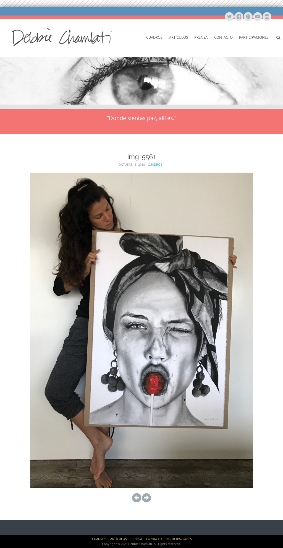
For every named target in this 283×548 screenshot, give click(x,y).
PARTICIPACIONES (254, 37)
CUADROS (154, 37)
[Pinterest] (248, 17)
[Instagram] (266, 17)
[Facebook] (238, 17)
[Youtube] (257, 17)
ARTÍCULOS (178, 37)
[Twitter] (229, 17)
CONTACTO (223, 37)
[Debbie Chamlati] (62, 37)
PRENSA (201, 37)
